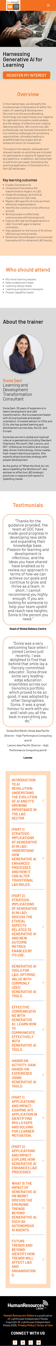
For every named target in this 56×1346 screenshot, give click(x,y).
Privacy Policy (26, 1325)
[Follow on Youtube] (38, 1342)
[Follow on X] (31, 1342)
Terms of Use (44, 1325)
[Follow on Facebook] (15, 1342)
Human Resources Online (19, 1315)
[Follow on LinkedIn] (23, 1342)
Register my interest (26, 75)
